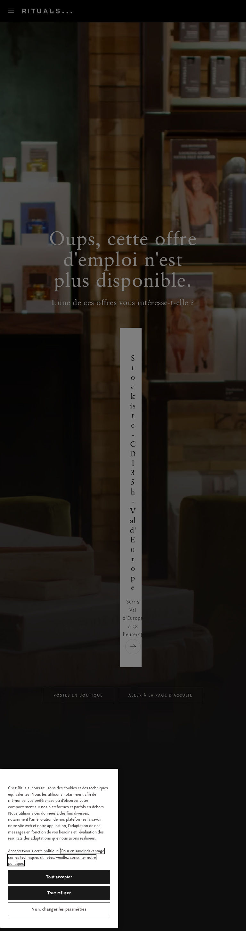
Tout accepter (59, 876)
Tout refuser (58, 892)
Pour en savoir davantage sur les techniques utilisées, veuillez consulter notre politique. (56, 857)
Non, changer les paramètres (58, 909)
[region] (59, 848)
